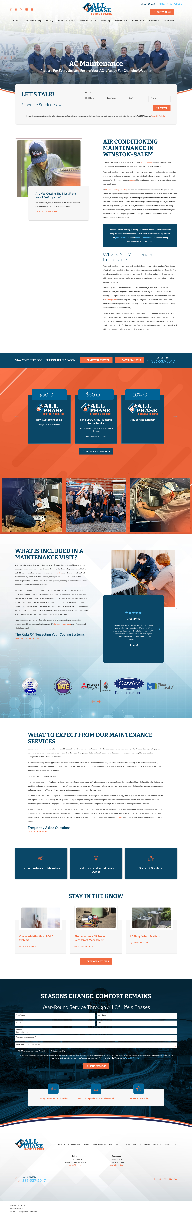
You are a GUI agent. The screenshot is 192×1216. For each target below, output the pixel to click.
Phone (153, 98)
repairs (132, 180)
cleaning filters (111, 299)
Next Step (162, 108)
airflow (59, 573)
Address (19, 1030)
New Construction (116, 1144)
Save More (156, 1144)
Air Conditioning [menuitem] (33, 20)
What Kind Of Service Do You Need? (30, 1044)
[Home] (97, 9)
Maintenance (131, 1144)
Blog (174, 1144)
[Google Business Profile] (26, 9)
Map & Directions (75, 1165)
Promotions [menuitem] (169, 20)
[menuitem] (13, 1211)
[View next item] (175, 416)
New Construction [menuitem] (88, 20)
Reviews (167, 1144)
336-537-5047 (170, 4)
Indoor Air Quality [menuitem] (66, 20)
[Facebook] (11, 9)
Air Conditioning (74, 1144)
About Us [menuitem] (16, 20)
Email (131, 98)
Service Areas (144, 1144)
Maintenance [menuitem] (121, 20)
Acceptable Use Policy (158, 116)
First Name (89, 98)
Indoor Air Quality (99, 1144)
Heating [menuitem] (49, 20)
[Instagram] (16, 9)
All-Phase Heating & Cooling (116, 190)
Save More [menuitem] (154, 20)
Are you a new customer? (26, 1037)
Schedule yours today (62, 624)
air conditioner (146, 162)
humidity (119, 817)
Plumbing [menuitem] (105, 20)
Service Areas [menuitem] (138, 20)
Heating (86, 1144)
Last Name (111, 98)
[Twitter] (21, 9)
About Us (61, 1144)
